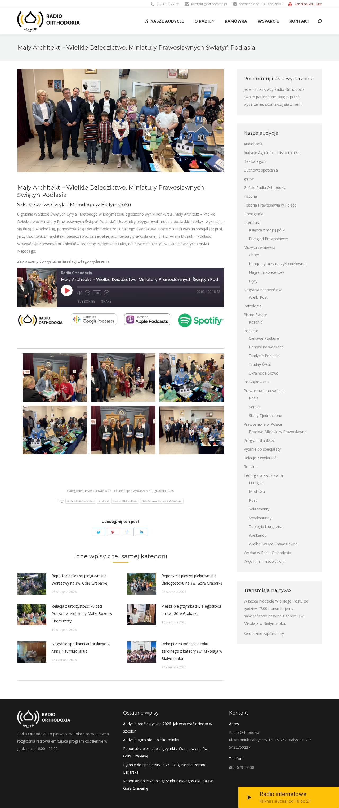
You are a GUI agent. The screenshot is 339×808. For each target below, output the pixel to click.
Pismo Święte (255, 314)
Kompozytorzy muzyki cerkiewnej (277, 263)
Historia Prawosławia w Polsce (270, 205)
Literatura (252, 222)
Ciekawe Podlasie (264, 338)
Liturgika (256, 482)
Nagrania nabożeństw (263, 289)
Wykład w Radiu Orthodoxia (267, 552)
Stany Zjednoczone (265, 415)
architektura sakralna (80, 501)
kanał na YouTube (308, 4)
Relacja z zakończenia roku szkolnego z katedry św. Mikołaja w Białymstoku (192, 651)
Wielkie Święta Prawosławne (273, 543)
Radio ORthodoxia (125, 501)
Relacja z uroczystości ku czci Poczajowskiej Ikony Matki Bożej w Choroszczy (82, 613)
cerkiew (104, 501)
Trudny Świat (260, 364)
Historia (250, 196)
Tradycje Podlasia (264, 355)
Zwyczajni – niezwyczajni (265, 561)
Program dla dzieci (259, 440)
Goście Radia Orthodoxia (265, 187)
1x (97, 293)
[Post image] (31, 584)
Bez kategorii (255, 161)
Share (106, 301)
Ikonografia (253, 213)
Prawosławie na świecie (264, 390)
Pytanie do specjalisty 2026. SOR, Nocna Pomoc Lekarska (164, 768)
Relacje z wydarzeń (133, 490)
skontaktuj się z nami (283, 104)
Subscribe (86, 301)
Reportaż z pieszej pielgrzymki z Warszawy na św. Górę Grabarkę (79, 579)
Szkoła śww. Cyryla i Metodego (162, 501)
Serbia (254, 406)
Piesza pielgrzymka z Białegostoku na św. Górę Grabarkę (191, 610)
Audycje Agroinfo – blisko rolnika (272, 152)
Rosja (254, 398)
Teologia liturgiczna (265, 526)
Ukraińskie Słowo (264, 373)
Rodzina (250, 466)
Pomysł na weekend (266, 346)
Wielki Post (258, 297)
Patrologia (252, 305)
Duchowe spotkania (261, 170)
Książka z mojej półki (267, 229)
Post (253, 500)
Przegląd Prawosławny (268, 238)
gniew (249, 178)
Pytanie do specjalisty (262, 449)
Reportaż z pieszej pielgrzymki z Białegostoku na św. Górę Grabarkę (192, 579)
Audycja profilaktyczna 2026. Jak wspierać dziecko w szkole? (167, 727)
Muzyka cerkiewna (259, 247)
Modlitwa (257, 491)
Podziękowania (257, 381)
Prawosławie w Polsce (101, 490)
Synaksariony (260, 517)
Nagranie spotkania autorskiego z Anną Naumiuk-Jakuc (80, 647)
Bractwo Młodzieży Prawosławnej (278, 431)
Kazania (255, 322)
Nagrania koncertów (266, 272)
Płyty (253, 281)
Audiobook (253, 143)
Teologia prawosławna (263, 475)
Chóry (254, 254)
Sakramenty (259, 508)
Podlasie (251, 330)
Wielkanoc (257, 535)
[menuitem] (164, 21)
